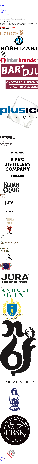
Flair (2, 11)
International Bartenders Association (3, 457)
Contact (2, 13)
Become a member (3, 8)
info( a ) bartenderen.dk (2, 459)
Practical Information (4, 10)
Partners (2, 12)
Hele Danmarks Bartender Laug (3, 458)
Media (1, 9)
